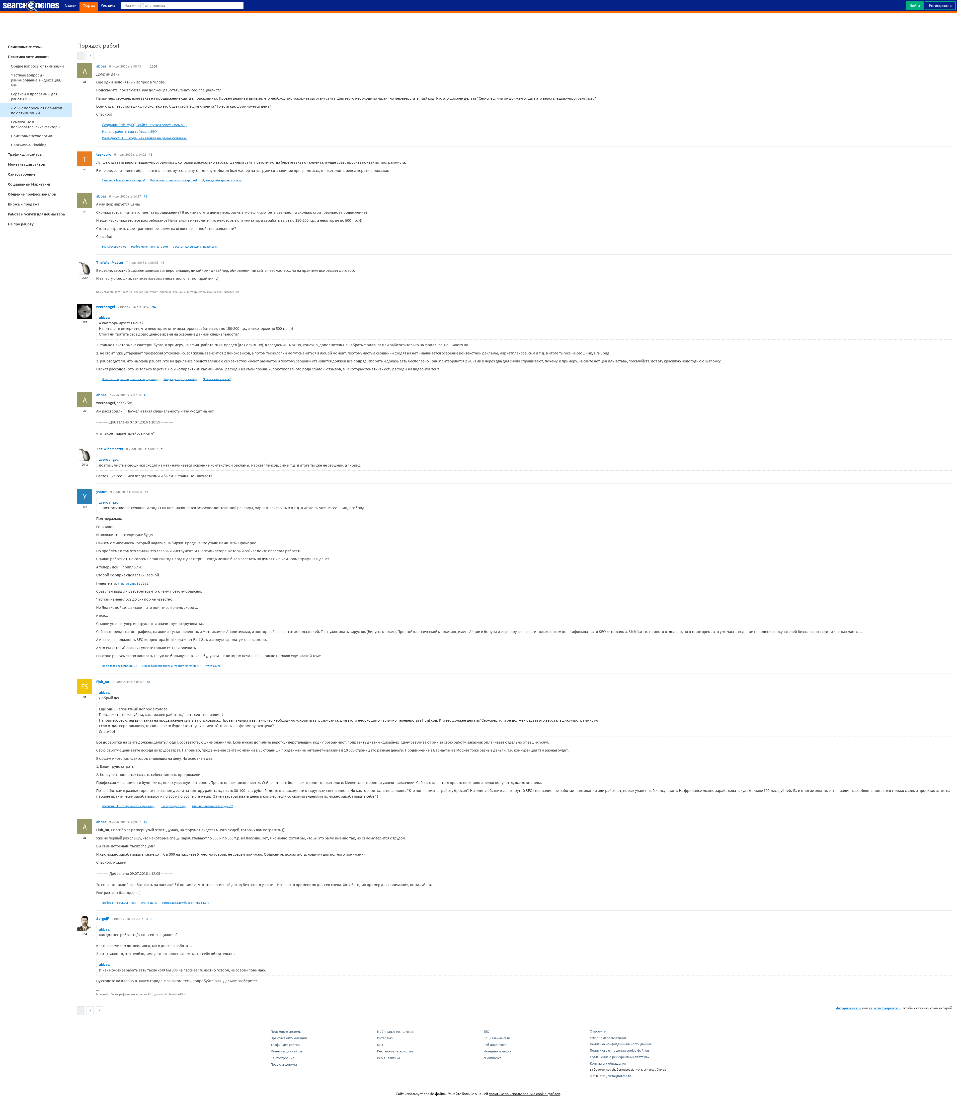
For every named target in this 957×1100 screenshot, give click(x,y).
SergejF (102, 918)
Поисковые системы (25, 46)
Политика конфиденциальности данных (620, 1044)
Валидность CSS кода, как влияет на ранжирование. (144, 138)
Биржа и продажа (23, 204)
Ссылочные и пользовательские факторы (35, 124)
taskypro (103, 154)
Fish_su (102, 681)
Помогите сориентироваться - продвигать (130, 379)
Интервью (385, 1038)
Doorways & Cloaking (28, 144)
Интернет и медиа (497, 1051)
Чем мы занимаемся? (217, 379)
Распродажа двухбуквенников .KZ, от (186, 902)
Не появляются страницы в (120, 666)
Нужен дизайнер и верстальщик (223, 180)
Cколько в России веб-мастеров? (123, 180)
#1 (150, 154)
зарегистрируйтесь (885, 1008)
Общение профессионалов (32, 194)
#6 (162, 449)
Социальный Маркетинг (29, 184)
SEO (380, 1044)
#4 (154, 307)
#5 (145, 395)
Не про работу (21, 223)
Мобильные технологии (395, 1031)
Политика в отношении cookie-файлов (619, 1050)
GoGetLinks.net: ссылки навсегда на (195, 246)
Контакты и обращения (608, 1063)
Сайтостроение (21, 174)
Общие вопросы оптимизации (37, 66)
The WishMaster (109, 262)
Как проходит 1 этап (174, 806)
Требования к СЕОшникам (119, 902)
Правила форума (284, 1064)
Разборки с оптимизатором (149, 246)
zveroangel (105, 306)
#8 (148, 682)
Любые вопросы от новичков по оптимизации (36, 110)
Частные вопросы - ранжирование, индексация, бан (36, 79)
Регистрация (940, 5)
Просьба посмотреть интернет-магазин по (171, 666)
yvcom (101, 491)
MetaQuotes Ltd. (620, 1076)
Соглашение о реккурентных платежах (619, 1057)
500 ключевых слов (114, 246)
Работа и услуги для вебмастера (36, 213)
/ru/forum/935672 (133, 583)
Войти (915, 5)
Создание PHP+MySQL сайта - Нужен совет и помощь (144, 124)
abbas (101, 66)
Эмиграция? (149, 902)
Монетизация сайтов (26, 164)
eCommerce (492, 1058)
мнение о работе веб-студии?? (212, 806)
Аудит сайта (213, 666)
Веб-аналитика (388, 1058)
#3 (162, 262)
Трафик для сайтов (25, 154)
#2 (145, 196)
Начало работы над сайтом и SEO (129, 131)
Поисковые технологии (31, 135)
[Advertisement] (478, 25)
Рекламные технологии (395, 1051)
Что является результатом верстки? (173, 180)
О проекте (598, 1031)
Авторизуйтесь (848, 1008)
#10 (149, 918)
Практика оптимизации (29, 56)
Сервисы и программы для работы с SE (34, 96)
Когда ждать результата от (180, 379)
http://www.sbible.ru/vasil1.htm (168, 994)
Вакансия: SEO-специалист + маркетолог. (129, 806)
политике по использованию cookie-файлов (524, 1093)
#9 (145, 822)
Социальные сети (496, 1038)
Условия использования (608, 1037)
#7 (146, 491)
